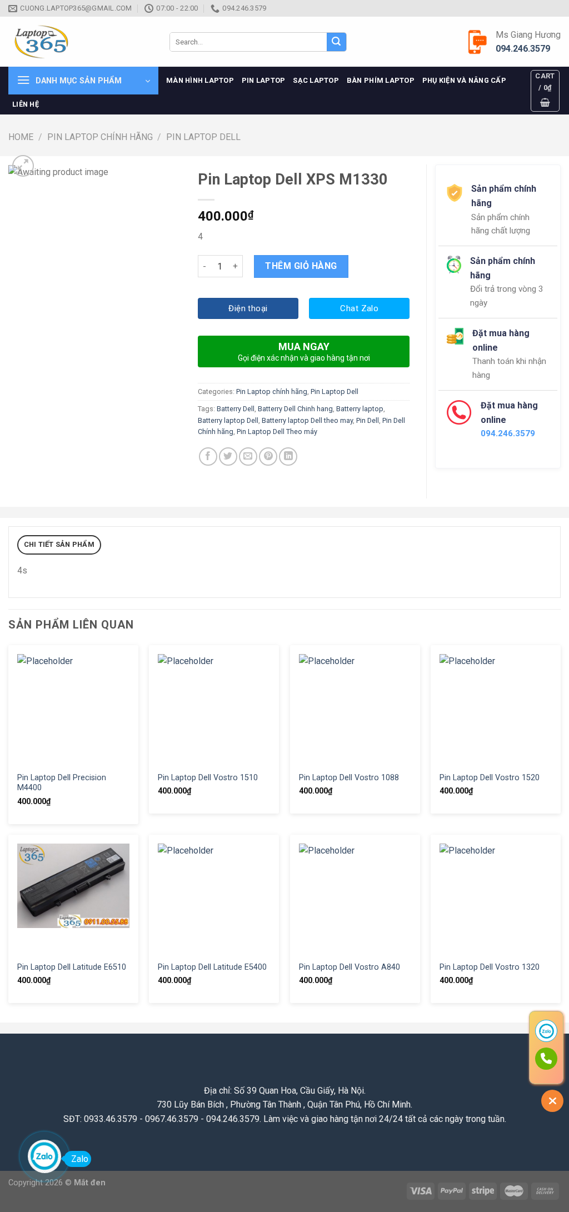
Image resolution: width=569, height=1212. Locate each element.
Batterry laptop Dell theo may (307, 420)
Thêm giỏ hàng (301, 266)
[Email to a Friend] (248, 456)
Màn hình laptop (200, 80)
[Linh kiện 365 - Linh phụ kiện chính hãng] (80, 42)
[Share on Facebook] (208, 456)
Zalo (79, 1159)
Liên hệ (25, 104)
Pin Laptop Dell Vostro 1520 (490, 777)
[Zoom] (23, 166)
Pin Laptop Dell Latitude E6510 (71, 967)
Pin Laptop (264, 80)
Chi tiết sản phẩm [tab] (59, 544)
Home (20, 137)
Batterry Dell (235, 409)
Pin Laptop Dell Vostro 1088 (349, 777)
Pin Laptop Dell (203, 137)
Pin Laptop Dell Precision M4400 (61, 783)
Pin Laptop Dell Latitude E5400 (212, 967)
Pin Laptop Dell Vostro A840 (349, 967)
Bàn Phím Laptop (381, 80)
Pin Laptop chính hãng (100, 137)
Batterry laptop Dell (228, 420)
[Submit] (336, 42)
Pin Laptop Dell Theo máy (277, 431)
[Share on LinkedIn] (288, 456)
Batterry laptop (359, 409)
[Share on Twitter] (228, 456)
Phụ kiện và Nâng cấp (464, 80)
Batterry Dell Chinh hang (295, 409)
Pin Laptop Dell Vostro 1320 (490, 967)
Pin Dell (367, 420)
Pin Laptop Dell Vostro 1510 (208, 777)
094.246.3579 (523, 48)
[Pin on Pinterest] (268, 456)
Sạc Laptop (316, 80)
